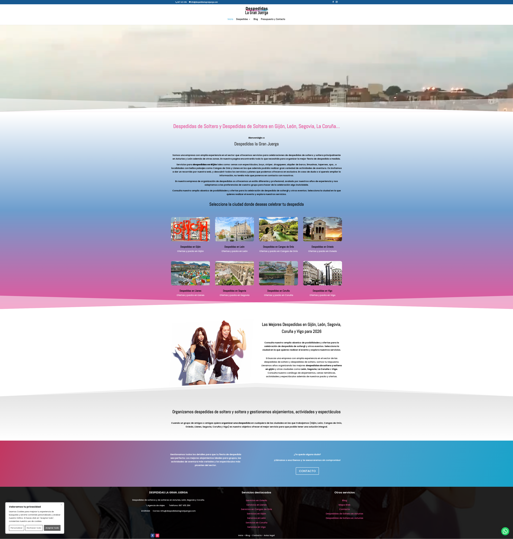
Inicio (230, 19)
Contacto (344, 509)
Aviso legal (269, 535)
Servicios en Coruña (256, 522)
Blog (256, 19)
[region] (34, 518)
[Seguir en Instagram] (157, 535)
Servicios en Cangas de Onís (256, 509)
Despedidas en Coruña (278, 290)
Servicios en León (256, 518)
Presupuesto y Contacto (273, 19)
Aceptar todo (52, 528)
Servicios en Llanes (256, 504)
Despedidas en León (234, 246)
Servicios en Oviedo (256, 500)
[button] (505, 531)
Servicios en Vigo (256, 527)
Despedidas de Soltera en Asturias (344, 518)
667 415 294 (184, 505)
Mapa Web (344, 504)
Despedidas (242, 19)
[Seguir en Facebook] (152, 535)
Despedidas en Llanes (190, 290)
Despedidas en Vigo (322, 290)
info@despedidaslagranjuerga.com (178, 511)
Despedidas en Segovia (234, 290)
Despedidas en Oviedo (323, 246)
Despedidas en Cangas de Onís (278, 246)
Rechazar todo (34, 528)
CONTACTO (307, 471)
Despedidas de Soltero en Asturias (344, 513)
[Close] (61, 504)
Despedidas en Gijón (190, 246)
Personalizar (17, 528)
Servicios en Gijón (256, 513)
